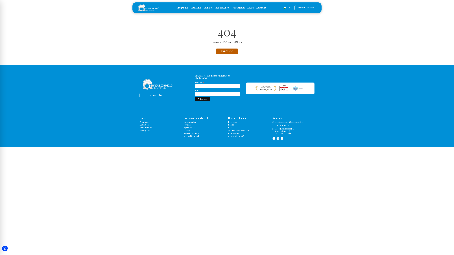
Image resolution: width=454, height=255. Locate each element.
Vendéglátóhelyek (191, 136)
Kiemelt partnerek (192, 133)
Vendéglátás (238, 7)
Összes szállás (190, 122)
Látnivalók (196, 7)
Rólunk (231, 125)
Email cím (199, 83)
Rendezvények (222, 7)
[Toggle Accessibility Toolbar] (5, 248)
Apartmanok (189, 127)
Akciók (250, 7)
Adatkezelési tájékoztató (238, 130)
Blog (230, 127)
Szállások (208, 7)
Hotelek (187, 125)
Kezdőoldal (226, 51)
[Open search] (290, 8)
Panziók (187, 130)
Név (196, 90)
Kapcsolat (261, 7)
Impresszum (233, 133)
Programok (182, 7)
